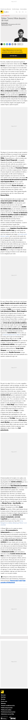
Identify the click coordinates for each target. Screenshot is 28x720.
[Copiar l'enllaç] (15, 44)
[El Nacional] (2, 12)
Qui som (3, 695)
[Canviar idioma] (22, 12)
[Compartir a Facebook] (10, 44)
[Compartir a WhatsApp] (4, 44)
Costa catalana (23, 9)
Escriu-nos (4, 701)
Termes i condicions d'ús (8, 705)
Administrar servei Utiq (7, 714)
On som (3, 699)
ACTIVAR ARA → (14, 55)
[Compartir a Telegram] (7, 44)
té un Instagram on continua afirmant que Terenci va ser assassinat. (14, 523)
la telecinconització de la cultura (11, 334)
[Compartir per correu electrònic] (12, 44)
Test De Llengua (15, 9)
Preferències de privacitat (8, 712)
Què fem (3, 697)
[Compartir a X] (2, 44)
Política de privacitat (6, 707)
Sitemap (3, 703)
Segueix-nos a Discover (6, 9)
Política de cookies (6, 709)
